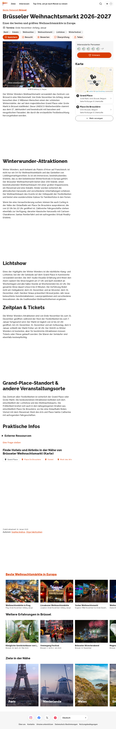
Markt (6, 32)
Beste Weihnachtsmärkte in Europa (31, 574)
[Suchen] (100, 3)
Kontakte (31, 724)
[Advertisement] (37, 135)
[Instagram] (31, 717)
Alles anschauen (15, 83)
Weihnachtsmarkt (45, 32)
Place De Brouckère (32, 459)
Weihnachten (28, 32)
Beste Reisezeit (15, 10)
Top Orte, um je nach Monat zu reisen (50, 4)
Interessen (24, 4)
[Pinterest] (55, 717)
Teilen (80, 37)
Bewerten (45, 37)
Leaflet (90, 91)
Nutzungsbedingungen (88, 724)
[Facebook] (39, 717)
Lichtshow (60, 32)
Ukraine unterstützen (44, 724)
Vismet (50, 459)
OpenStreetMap (100, 91)
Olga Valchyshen (34, 532)
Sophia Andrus (18, 532)
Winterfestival (75, 32)
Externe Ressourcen (18, 435)
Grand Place (12, 459)
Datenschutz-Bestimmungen (66, 724)
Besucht (29, 37)
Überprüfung (63, 37)
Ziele (13, 4)
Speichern (12, 37)
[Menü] (109, 3)
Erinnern (96, 55)
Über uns (22, 724)
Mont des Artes (66, 459)
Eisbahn (15, 32)
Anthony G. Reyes (40, 89)
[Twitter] (47, 717)
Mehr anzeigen (96, 118)
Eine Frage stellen (12, 442)
